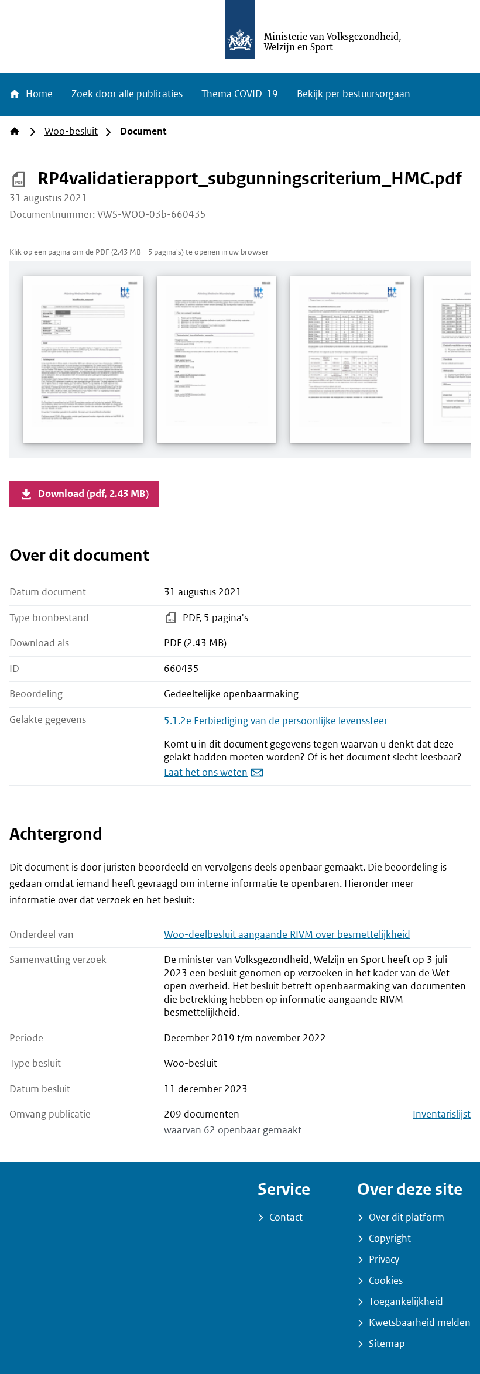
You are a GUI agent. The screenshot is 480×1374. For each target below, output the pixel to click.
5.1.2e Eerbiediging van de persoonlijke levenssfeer (276, 721)
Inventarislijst (442, 1114)
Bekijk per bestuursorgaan (353, 94)
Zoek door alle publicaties (127, 94)
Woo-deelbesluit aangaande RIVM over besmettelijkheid (287, 934)
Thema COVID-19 (239, 94)
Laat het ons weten (206, 772)
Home (38, 94)
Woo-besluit (71, 131)
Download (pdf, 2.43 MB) (93, 494)
